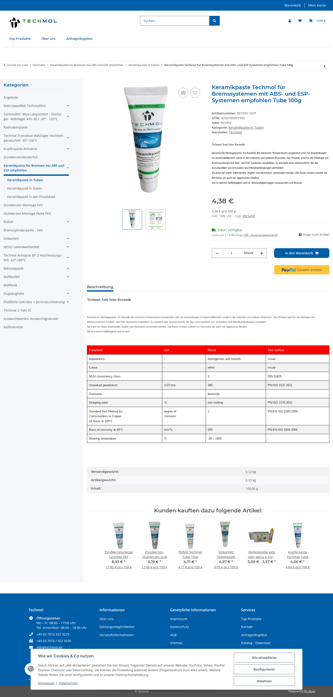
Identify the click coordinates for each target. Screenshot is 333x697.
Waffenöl (10, 285)
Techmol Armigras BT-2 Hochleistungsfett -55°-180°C (33, 257)
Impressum (46, 683)
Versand (249, 216)
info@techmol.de (49, 647)
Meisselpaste (14, 268)
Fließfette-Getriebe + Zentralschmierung (34, 302)
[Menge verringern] (217, 253)
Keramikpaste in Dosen (24, 188)
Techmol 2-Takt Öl (17, 310)
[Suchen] (214, 21)
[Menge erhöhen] (262, 253)
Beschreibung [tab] (100, 287)
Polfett (8, 222)
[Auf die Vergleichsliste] (183, 93)
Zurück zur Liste (17, 65)
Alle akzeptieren (264, 657)
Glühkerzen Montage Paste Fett (27, 213)
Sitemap (176, 643)
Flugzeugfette (14, 293)
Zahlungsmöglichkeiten (117, 627)
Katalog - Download (255, 643)
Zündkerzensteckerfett (21, 157)
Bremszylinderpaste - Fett (23, 230)
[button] (290, 21)
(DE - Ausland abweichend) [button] (261, 235)
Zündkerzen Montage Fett (23, 205)
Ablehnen (264, 681)
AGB (173, 635)
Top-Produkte (20, 38)
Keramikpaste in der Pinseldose (31, 197)
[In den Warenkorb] (90, 81)
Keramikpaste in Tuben (246, 127)
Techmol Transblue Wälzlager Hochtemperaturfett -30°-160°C (34, 138)
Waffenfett (12, 277)
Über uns (48, 38)
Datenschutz (68, 683)
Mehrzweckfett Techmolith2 (25, 106)
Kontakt (247, 627)
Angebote (11, 97)
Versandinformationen (116, 635)
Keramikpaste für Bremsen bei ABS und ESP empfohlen (34, 167)
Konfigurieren (264, 669)
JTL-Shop (309, 691)
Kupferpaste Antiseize (20, 149)
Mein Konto (317, 5)
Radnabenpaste (16, 127)
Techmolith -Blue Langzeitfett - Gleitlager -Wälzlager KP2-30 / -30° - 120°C (33, 116)
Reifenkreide (13, 327)
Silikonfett (11, 238)
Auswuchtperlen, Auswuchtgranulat (31, 318)
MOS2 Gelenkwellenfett (21, 247)
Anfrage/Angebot (79, 38)
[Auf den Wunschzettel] (195, 93)
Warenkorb (292, 5)
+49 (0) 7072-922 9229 (52, 634)
